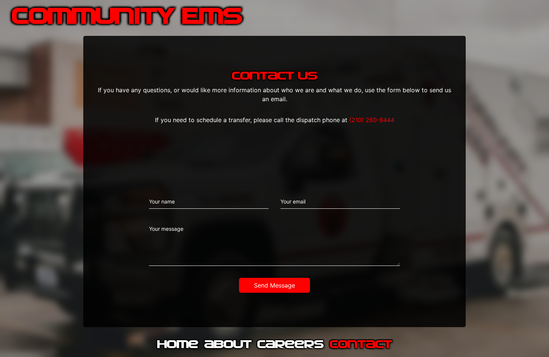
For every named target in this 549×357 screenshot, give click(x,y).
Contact (361, 345)
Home (177, 345)
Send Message (274, 285)
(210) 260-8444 (371, 120)
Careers (290, 345)
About (227, 345)
